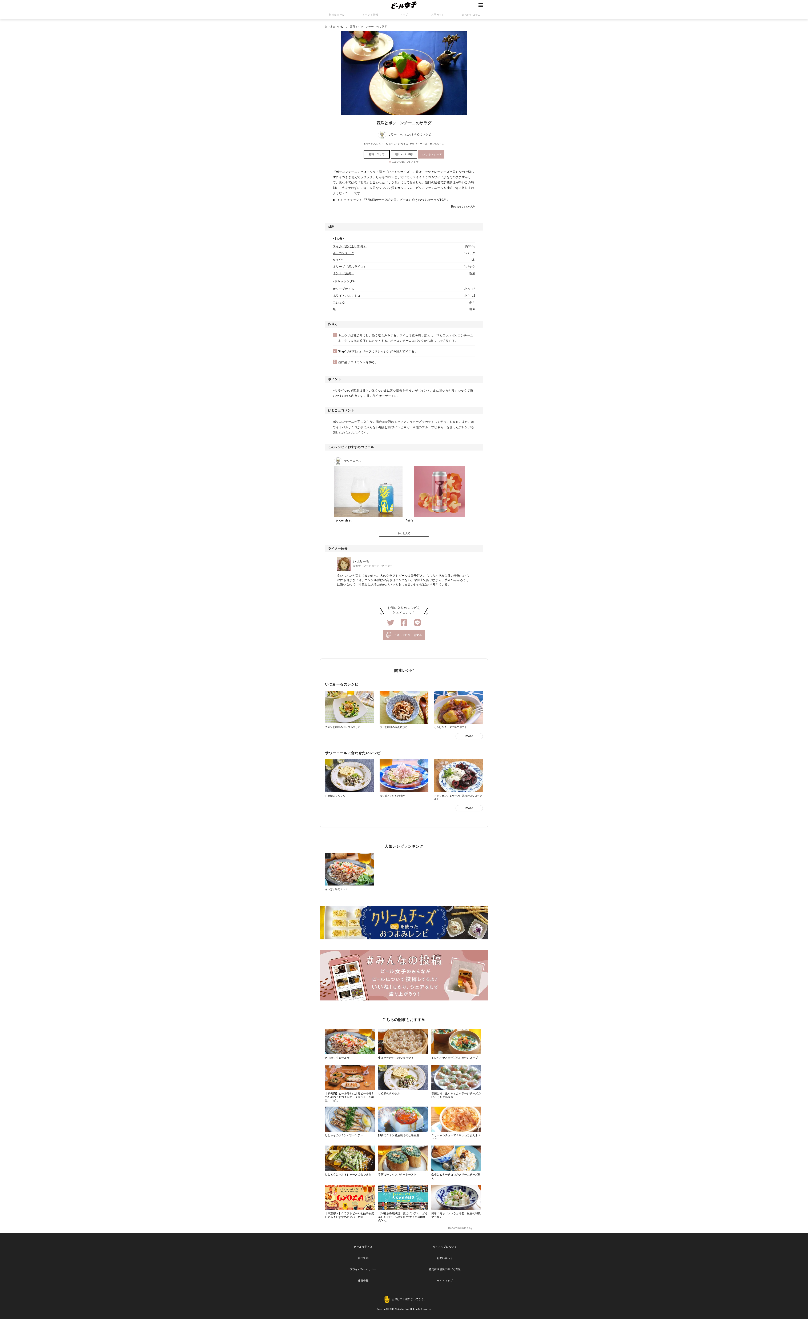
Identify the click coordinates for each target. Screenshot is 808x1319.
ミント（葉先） (343, 273)
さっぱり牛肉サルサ (336, 889)
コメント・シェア (431, 154)
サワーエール (396, 134)
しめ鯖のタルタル (335, 795)
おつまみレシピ (334, 26)
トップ (404, 14)
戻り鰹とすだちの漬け (392, 795)
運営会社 (363, 1280)
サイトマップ (445, 1280)
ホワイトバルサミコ (346, 295)
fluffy (409, 520)
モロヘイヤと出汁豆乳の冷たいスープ (454, 1057)
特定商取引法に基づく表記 (445, 1269)
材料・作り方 (377, 154)
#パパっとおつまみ (397, 144)
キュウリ (339, 259)
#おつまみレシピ (374, 144)
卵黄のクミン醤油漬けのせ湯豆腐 (398, 1135)
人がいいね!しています (404, 161)
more (469, 736)
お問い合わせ (445, 1258)
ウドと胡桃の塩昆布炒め (393, 727)
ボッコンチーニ (343, 253)
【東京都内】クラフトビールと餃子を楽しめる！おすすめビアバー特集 (349, 1215)
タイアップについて (445, 1246)
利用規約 (363, 1258)
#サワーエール (419, 144)
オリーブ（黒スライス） (350, 266)
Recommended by (460, 1228)
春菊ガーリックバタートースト (397, 1174)
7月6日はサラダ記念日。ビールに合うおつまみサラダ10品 (405, 199)
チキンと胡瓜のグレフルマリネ (342, 727)
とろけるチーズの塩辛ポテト (450, 727)
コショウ (339, 302)
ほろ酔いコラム (471, 14)
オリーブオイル (343, 289)
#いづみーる (436, 144)
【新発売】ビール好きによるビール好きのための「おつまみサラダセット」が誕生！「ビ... (349, 1097)
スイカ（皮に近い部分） (350, 246)
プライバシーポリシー (363, 1269)
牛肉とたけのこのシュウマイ (396, 1057)
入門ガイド (437, 14)
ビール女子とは (363, 1246)
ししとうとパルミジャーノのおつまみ (348, 1174)
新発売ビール (337, 14)
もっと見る (404, 533)
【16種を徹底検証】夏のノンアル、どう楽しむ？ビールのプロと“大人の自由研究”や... (403, 1217)
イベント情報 (370, 14)
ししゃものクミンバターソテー (344, 1135)
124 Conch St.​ (343, 520)
